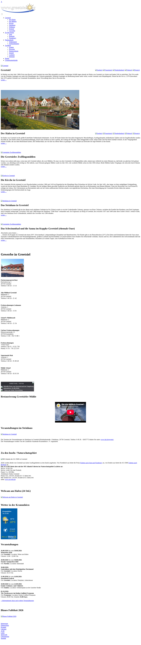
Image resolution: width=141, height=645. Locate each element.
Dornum (12, 56)
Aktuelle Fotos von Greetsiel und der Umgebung (19, 386)
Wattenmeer (13, 42)
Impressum (4, 623)
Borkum (11, 36)
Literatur (3, 629)
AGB (2, 631)
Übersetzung (5, 636)
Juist (10, 34)
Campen (12, 55)
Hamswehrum (13, 51)
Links (3, 633)
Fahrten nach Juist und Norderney (91, 463)
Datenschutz (5, 625)
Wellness (12, 27)
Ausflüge (8, 45)
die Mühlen (13, 21)
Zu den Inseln (9, 32)
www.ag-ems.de (10, 479)
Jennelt (11, 53)
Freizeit (11, 29)
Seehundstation (14, 44)
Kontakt (3, 627)
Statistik (3, 638)
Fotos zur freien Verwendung (14, 390)
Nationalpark (9, 40)
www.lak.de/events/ (107, 439)
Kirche (11, 23)
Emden (11, 47)
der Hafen (12, 19)
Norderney (12, 38)
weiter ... (4, 80)
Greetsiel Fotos (16, 383)
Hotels (7, 58)
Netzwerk (4, 635)
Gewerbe (12, 31)
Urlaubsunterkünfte (11, 60)
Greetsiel (8, 18)
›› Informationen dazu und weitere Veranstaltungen (17, 600)
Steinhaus (12, 25)
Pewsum (12, 49)
